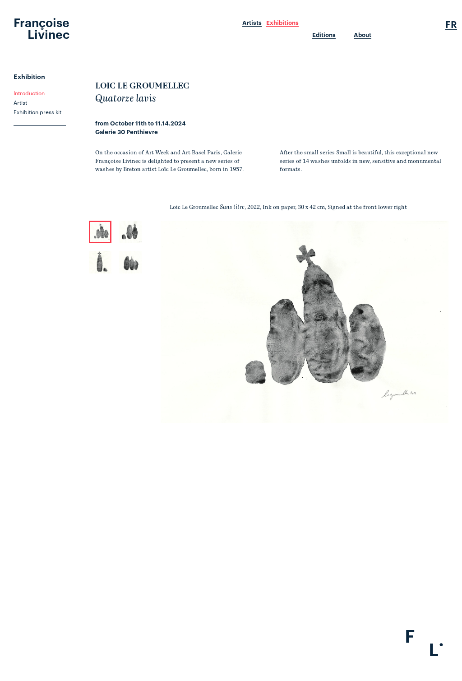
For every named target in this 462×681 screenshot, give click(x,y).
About (362, 34)
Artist (20, 102)
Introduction (29, 92)
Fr (451, 24)
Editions (324, 34)
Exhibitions (282, 22)
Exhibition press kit (37, 111)
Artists (252, 22)
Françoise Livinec (41, 27)
